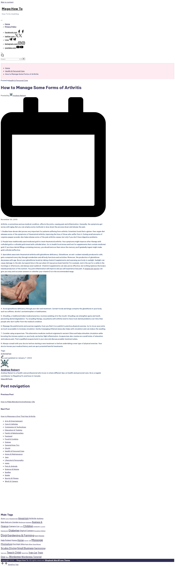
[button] (21, 59)
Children (28, 526)
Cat (17, 526)
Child (21, 526)
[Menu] (1, 20)
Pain (9, 354)
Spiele (7, 475)
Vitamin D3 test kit (91, 269)
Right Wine (28, 544)
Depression (4, 531)
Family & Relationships (14, 433)
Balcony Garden (12, 522)
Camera (12, 526)
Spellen (8, 472)
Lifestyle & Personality (14, 460)
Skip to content (7, 2)
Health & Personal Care (18, 80)
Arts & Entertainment (14, 421)
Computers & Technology (15, 427)
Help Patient (6, 540)
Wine (7, 557)
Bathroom (22, 522)
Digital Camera (27, 530)
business (29, 522)
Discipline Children (39, 531)
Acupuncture (13, 519)
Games (8, 442)
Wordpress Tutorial (31, 556)
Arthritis (4, 354)
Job (30, 540)
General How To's (12, 445)
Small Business (25, 548)
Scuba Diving (9, 548)
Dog (4, 535)
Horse (20, 540)
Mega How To (12, 9)
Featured (8, 436)
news (7, 463)
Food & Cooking (11, 439)
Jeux (7, 457)
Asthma (40, 518)
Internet (26, 540)
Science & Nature (12, 469)
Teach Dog (24, 553)
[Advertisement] (23, 499)
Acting (7, 518)
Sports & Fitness (12, 478)
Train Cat (32, 552)
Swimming (39, 548)
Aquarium (23, 518)
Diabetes (14, 530)
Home (14, 540)
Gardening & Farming (20, 535)
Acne (3, 518)
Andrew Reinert (10, 369)
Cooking (42, 526)
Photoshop (6, 544)
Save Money (37, 544)
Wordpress (15, 556)
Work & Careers (11, 481)
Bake (3, 522)
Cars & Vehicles (11, 424)
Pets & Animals (11, 466)
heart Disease (39, 536)
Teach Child (14, 552)
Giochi (7, 448)
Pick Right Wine (19, 544)
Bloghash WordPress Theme (57, 560)
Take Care (3, 553)
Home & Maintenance (14, 454)
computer (37, 526)
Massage (37, 540)
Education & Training (13, 430)
